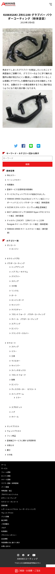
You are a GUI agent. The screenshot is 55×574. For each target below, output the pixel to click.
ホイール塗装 (5, 479)
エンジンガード (17, 300)
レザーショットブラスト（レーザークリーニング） (19, 509)
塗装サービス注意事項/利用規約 (20, 189)
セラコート (11, 343)
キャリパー (15, 304)
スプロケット (16, 407)
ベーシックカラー (14, 180)
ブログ (3, 528)
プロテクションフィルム (9, 494)
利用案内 (10, 184)
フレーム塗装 (5, 472)
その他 (14, 286)
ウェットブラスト (14, 431)
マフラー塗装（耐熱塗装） (10, 483)
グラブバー (15, 276)
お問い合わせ (5, 546)
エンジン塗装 (5, 476)
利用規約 (4, 531)
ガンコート (11, 245)
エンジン (15, 249)
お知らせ (10, 445)
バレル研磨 (5, 516)
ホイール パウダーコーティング (24, 319)
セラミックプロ (13, 258)
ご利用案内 (5, 524)
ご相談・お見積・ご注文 (29, 570)
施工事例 (4, 520)
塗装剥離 (4, 505)
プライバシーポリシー (9, 535)
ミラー (14, 351)
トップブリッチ (17, 267)
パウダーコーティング (16, 263)
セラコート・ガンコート (9, 502)
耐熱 (13, 379)
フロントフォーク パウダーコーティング (28, 314)
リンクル (15, 290)
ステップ (15, 281)
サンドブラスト (13, 426)
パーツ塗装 (5, 487)
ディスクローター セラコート (23, 389)
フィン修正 (11, 435)
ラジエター (15, 360)
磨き (8, 450)
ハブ (13, 412)
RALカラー (11, 175)
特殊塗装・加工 (6, 490)
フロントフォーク (18, 375)
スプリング (15, 323)
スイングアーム (17, 394)
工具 (13, 356)
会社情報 (4, 539)
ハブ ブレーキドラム (19, 271)
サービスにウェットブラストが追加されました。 (26, 194)
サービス (4, 468)
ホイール (15, 416)
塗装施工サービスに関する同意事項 (21, 440)
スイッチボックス (18, 370)
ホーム (3, 464)
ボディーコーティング (8, 498)
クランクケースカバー (20, 333)
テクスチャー (16, 309)
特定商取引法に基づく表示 (10, 542)
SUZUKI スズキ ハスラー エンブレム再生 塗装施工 (27, 207)
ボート (14, 295)
